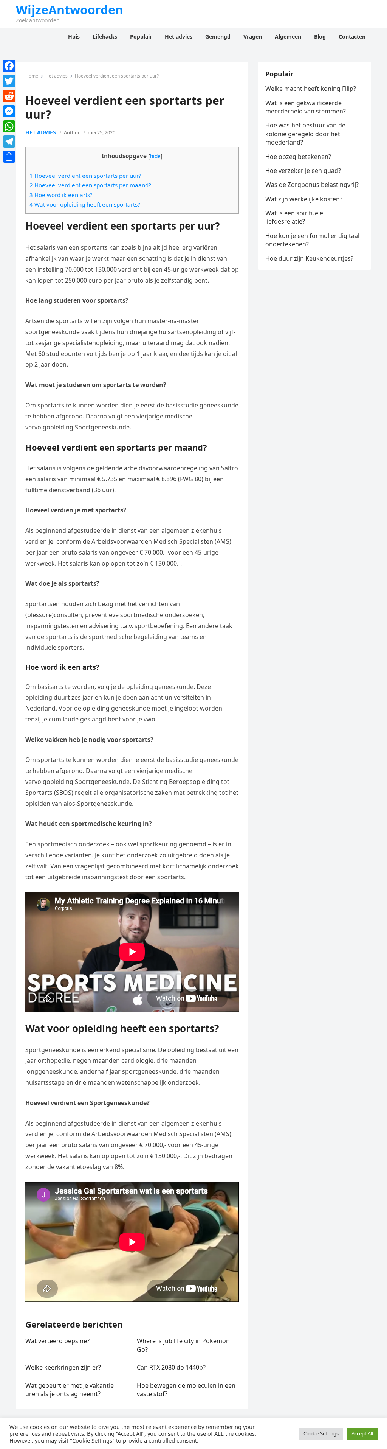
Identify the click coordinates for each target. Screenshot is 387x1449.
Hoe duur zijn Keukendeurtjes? (309, 258)
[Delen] (9, 156)
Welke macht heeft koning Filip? (310, 88)
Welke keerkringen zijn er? (63, 1367)
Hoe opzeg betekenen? (298, 156)
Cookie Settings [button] (321, 1433)
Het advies (56, 76)
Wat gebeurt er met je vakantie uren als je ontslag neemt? (69, 1389)
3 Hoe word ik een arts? (61, 195)
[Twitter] (9, 81)
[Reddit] (9, 96)
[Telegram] (9, 141)
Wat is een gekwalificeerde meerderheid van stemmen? (305, 107)
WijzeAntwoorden (69, 10)
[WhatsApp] (9, 126)
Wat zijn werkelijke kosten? (303, 199)
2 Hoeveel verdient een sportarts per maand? (90, 185)
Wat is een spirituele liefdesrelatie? (294, 217)
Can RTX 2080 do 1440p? (171, 1367)
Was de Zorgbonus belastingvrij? (312, 184)
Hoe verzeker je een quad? (303, 170)
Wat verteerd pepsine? (57, 1341)
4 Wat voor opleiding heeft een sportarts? (84, 204)
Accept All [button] (362, 1433)
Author (72, 132)
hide (155, 156)
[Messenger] (9, 111)
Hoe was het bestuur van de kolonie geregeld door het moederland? (305, 133)
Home (31, 76)
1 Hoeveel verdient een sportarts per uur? (85, 175)
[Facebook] (9, 65)
